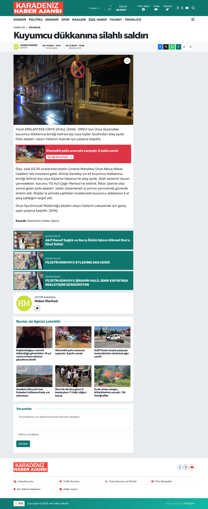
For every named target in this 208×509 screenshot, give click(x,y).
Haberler (19, 27)
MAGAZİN (79, 19)
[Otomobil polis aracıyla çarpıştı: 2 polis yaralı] (73, 337)
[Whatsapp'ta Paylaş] (172, 47)
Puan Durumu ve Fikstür (123, 481)
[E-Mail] (37, 308)
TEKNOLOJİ (133, 19)
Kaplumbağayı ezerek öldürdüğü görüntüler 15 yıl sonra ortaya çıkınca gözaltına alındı (33, 355)
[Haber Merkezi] (24, 303)
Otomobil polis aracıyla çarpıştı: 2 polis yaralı (70, 352)
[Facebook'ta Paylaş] (160, 47)
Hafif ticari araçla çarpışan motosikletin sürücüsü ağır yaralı (111, 353)
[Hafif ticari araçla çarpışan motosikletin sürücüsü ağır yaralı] (112, 337)
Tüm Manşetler (163, 481)
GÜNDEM (19, 19)
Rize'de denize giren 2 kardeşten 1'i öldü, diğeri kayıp (71, 392)
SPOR (65, 19)
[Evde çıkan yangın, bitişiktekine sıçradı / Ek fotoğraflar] (112, 375)
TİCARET (116, 19)
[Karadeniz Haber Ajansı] (38, 8)
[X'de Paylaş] (166, 47)
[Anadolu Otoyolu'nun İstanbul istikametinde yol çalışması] (34, 375)
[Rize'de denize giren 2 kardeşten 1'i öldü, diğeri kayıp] (73, 375)
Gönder (23, 443)
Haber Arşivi (71, 489)
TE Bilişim (189, 503)
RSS (20, 503)
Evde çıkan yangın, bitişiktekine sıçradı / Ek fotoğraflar (109, 392)
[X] (185, 467)
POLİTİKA (36, 19)
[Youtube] (192, 467)
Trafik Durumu (71, 481)
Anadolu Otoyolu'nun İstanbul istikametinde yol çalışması (33, 392)
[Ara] (193, 8)
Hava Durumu (25, 481)
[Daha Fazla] (178, 47)
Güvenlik (34, 27)
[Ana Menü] (193, 19)
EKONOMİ (52, 19)
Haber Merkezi (46, 301)
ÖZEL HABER (98, 19)
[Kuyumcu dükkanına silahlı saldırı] (73, 90)
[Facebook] (179, 467)
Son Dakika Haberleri (28, 489)
